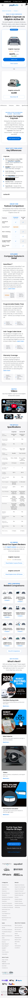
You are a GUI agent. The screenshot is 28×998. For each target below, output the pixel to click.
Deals (16, 933)
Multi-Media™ (5, 944)
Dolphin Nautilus (19, 903)
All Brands (17, 907)
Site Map (17, 935)
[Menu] (2, 5)
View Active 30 (14, 97)
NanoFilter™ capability (14, 161)
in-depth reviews (10, 547)
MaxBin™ (8, 167)
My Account (18, 929)
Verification (18, 945)
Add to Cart (14, 59)
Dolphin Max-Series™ (20, 893)
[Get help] (22, 5)
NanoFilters (11, 175)
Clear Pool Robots (19, 889)
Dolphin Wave (18, 901)
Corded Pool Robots (7, 905)
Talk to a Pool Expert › (14, 852)
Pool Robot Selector (7, 929)
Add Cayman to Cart (14, 138)
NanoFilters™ (5, 946)
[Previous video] (3, 406)
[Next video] (25, 406)
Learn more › (11, 288)
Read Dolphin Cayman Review (14, 563)
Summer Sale (7, 1)
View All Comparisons (14, 651)
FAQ (16, 943)
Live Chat (4, 966)
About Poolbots (19, 927)
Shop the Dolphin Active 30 (14, 848)
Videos (17, 105)
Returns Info (18, 939)
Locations (17, 947)
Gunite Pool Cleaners (7, 897)
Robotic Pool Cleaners (6, 10)
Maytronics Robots (19, 885)
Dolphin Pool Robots (20, 887)
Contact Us (5, 968)
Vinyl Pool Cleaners (7, 903)
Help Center (5, 959)
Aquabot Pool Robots (20, 905)
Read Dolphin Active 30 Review (14, 574)
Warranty (17, 941)
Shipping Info (18, 937)
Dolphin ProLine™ (19, 891)
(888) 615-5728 (6, 963)
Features (11, 105)
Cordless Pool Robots (7, 907)
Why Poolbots (18, 925)
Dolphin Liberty (18, 899)
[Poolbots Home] (14, 5)
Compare (16, 10)
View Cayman (14, 63)
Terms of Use (4, 992)
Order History (18, 931)
